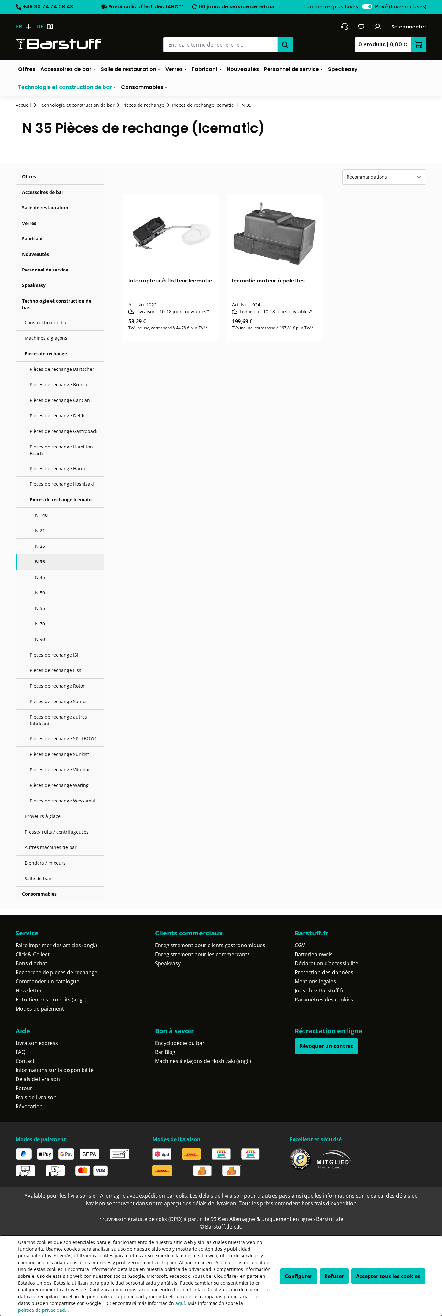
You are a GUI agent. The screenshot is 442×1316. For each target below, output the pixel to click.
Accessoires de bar (42, 192)
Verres (29, 223)
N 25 (40, 546)
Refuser (334, 1276)
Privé (400, 6)
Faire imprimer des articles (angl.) (56, 945)
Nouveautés (35, 254)
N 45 (40, 577)
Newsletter (29, 990)
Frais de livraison (36, 1097)
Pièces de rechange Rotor (57, 686)
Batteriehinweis (314, 954)
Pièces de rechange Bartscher (62, 369)
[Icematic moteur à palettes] (274, 233)
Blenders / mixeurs (45, 863)
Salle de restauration (45, 208)
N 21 (40, 530)
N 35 (40, 561)
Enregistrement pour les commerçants (202, 954)
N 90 (40, 639)
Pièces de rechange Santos (59, 701)
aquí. (180, 1303)
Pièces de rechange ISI (54, 655)
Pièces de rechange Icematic (61, 499)
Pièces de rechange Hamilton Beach (61, 450)
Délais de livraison (38, 1079)
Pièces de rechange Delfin (58, 416)
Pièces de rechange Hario (57, 468)
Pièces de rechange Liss (55, 670)
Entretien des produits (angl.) (51, 999)
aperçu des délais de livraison (200, 1203)
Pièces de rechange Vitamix (59, 770)
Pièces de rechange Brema (58, 385)
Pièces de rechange (46, 353)
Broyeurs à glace (43, 816)
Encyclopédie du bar (179, 1042)
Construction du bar (46, 322)
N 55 (40, 608)
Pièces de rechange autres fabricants (58, 720)
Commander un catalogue (47, 981)
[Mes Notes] (361, 26)
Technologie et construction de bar (56, 304)
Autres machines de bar (51, 847)
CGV (300, 945)
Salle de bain (39, 878)
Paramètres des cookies (324, 999)
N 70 (40, 624)
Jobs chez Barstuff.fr (319, 990)
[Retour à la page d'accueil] (58, 43)
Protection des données (324, 972)
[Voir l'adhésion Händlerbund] (334, 1159)
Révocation (29, 1106)
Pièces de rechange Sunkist (59, 754)
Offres (29, 176)
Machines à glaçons (46, 338)
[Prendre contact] (344, 26)
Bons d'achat (31, 963)
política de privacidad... (43, 1310)
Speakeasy (34, 285)
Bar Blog (165, 1052)
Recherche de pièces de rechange (56, 972)
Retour (24, 1088)
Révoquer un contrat (326, 1046)
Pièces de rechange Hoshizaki (62, 484)
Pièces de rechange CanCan (60, 400)
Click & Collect (33, 954)
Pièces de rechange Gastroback (63, 431)
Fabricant (32, 239)
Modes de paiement (40, 1008)
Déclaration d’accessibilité (326, 963)
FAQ (20, 1052)
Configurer (298, 1276)
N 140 (41, 515)
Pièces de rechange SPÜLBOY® (63, 738)
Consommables (39, 894)
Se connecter (408, 26)
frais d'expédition (335, 1203)
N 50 (40, 593)
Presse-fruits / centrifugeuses (57, 832)
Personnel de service (45, 270)
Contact (25, 1061)
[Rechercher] (285, 44)
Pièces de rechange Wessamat (62, 801)
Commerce (331, 6)
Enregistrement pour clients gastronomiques (210, 945)
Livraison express (37, 1042)
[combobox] (220, 44)
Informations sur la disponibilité (55, 1070)
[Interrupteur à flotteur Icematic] (171, 233)
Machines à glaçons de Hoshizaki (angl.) (203, 1061)
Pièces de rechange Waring (59, 785)
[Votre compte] (378, 26)
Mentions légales (315, 981)
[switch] (367, 6)
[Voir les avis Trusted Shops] (300, 1159)
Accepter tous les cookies (388, 1276)
